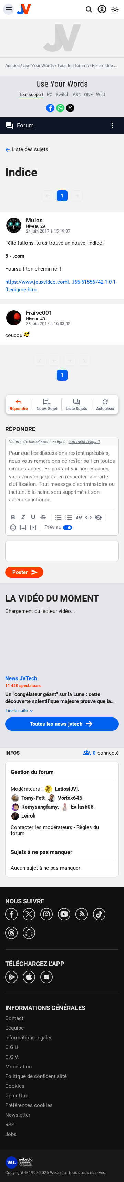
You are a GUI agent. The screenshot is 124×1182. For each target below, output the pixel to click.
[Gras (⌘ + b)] (13, 518)
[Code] (88, 518)
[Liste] (58, 518)
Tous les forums (73, 65)
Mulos (34, 220)
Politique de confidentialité (36, 1076)
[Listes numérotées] (68, 518)
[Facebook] (11, 913)
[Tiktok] (99, 913)
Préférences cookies (29, 1105)
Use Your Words (38, 65)
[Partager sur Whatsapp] (60, 108)
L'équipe (14, 1028)
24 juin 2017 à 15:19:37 (48, 231)
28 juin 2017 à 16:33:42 (48, 323)
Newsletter (17, 1115)
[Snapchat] (29, 932)
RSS (9, 1125)
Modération (18, 1067)
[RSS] (81, 913)
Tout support (31, 94)
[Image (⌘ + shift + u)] (23, 528)
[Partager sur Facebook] (50, 108)
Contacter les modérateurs (41, 827)
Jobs (11, 1134)
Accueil (12, 65)
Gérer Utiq (17, 1096)
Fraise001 (39, 312)
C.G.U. (12, 1047)
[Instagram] (46, 913)
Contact (14, 1018)
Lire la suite (17, 710)
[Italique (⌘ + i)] (23, 518)
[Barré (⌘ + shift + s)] (43, 518)
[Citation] (78, 518)
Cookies (14, 1086)
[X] (29, 913)
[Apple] (29, 976)
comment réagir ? (84, 441)
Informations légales (29, 1038)
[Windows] (46, 976)
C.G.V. (12, 1057)
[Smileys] (13, 528)
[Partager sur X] (70, 108)
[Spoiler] (98, 518)
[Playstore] (11, 976)
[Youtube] (64, 913)
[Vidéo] (33, 528)
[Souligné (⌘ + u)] (33, 518)
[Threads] (11, 932)
